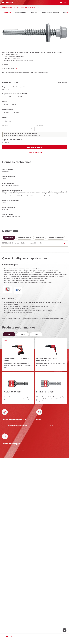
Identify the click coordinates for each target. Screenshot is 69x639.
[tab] (7, 12)
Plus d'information (8, 68)
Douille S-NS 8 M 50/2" (45, 392)
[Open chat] (64, 630)
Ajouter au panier (35, 147)
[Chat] (11, 637)
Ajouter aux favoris (35, 152)
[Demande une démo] (7, 637)
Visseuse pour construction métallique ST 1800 (47, 359)
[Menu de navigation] (3, 2)
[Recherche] (65, 2)
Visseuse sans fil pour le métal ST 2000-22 (17, 359)
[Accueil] (9, 2)
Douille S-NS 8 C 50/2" (12, 392)
